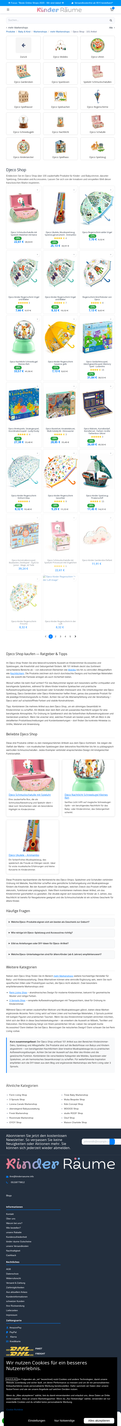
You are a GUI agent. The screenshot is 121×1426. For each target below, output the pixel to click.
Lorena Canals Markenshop (23, 1104)
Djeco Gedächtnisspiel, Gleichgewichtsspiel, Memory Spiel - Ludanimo (97, 364)
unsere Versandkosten (17, 1246)
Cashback (11, 1255)
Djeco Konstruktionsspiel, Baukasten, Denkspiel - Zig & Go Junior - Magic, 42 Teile (24, 562)
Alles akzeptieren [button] (99, 1420)
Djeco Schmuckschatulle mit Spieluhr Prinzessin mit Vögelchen (60, 561)
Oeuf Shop (69, 1118)
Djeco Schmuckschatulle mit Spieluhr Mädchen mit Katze (24, 233)
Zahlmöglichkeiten (15, 1287)
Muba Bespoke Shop (74, 1099)
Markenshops (40, 31)
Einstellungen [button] (36, 1420)
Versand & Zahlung (15, 1283)
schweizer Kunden (15, 1301)
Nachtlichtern (17, 673)
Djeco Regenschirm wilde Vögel (97, 232)
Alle (111, 27)
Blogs (9, 1195)
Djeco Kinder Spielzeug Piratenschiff (97, 496)
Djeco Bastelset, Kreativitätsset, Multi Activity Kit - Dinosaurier (60, 429)
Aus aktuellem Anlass (16, 1292)
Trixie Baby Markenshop (76, 1095)
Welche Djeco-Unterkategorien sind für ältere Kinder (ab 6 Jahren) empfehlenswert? (56, 954)
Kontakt (10, 1214)
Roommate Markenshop (21, 1118)
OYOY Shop (15, 1122)
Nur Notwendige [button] (64, 1420)
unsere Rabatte (14, 1232)
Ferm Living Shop (18, 992)
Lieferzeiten (12, 1310)
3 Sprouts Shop (17, 1000)
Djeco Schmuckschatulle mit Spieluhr (30, 794)
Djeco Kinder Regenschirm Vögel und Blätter (24, 298)
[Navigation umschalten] (8, 10)
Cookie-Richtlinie (14, 1409)
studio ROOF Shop (73, 1113)
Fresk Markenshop (18, 1113)
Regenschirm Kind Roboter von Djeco (97, 298)
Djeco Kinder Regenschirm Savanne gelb (60, 362)
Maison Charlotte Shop (75, 1122)
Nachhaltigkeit (13, 1251)
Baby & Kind (24, 31)
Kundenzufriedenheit (16, 1237)
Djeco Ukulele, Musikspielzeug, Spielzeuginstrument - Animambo (60, 233)
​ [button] (112, 1142)
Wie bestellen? (13, 1228)
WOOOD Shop (71, 1108)
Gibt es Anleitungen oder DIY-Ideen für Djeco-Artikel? (40, 943)
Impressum (11, 1315)
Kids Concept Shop (73, 1104)
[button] (37, 190)
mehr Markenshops (60, 31)
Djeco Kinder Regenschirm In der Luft (60, 622)
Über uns (10, 1218)
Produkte (10, 31)
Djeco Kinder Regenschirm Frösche (23, 622)
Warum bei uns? (14, 1223)
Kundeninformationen (17, 1297)
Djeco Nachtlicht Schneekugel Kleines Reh (24, 362)
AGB (8, 1269)
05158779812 (18, 1182)
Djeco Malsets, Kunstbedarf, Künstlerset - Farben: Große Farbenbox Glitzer (97, 431)
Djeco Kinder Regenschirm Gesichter (60, 496)
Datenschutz (12, 1274)
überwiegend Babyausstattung (24, 1108)
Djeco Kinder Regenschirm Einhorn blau (23, 496)
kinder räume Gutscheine (18, 1241)
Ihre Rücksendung (15, 1306)
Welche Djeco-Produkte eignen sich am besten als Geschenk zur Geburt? (50, 921)
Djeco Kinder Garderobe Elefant (97, 560)
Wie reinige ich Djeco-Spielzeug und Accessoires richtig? (42, 932)
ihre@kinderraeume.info (22, 1176)
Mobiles (72, 669)
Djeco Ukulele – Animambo (24, 855)
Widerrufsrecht (13, 1278)
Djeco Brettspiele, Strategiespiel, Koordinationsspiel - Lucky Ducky (24, 429)
